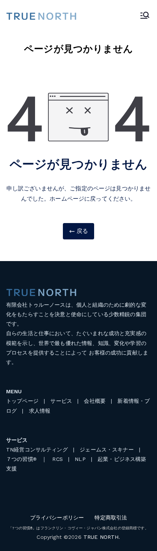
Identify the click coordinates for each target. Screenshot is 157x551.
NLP (80, 459)
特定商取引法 (111, 518)
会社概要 (95, 401)
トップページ (22, 401)
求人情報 (40, 411)
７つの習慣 (21, 459)
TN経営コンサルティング (37, 449)
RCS (57, 459)
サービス (61, 401)
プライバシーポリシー (57, 518)
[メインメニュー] (145, 16)
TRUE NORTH (101, 537)
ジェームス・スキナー (107, 449)
